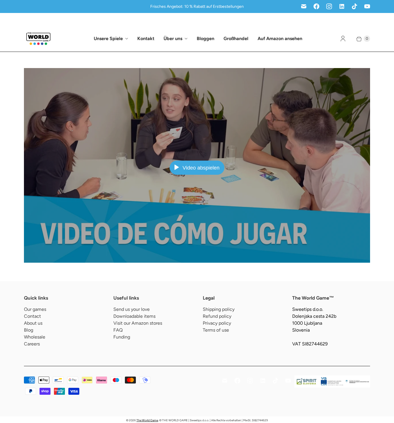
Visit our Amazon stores (137, 323)
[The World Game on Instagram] (329, 6)
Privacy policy (217, 323)
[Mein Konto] (343, 39)
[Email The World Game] (303, 6)
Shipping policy (218, 309)
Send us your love (131, 309)
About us (33, 323)
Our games (35, 309)
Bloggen (205, 38)
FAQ (118, 330)
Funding (121, 337)
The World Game (147, 420)
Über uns (173, 38)
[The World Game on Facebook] (316, 6)
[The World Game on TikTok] (354, 6)
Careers (32, 344)
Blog (28, 330)
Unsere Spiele (108, 38)
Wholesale (34, 337)
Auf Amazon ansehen (280, 38)
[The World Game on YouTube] (367, 6)
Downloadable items (134, 316)
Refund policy (217, 316)
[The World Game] (38, 38)
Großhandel (236, 38)
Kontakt (145, 38)
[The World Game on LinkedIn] (341, 6)
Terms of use (216, 330)
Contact (32, 316)
